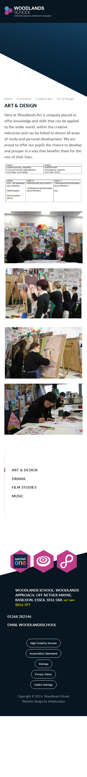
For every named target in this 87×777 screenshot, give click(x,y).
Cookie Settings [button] (43, 684)
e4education (56, 701)
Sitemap (43, 664)
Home (8, 99)
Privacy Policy (43, 674)
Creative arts (44, 99)
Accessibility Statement (44, 653)
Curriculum (24, 99)
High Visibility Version (43, 643)
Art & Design (65, 99)
